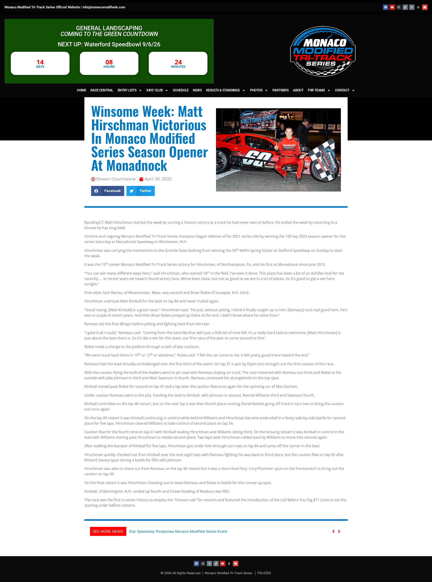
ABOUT (298, 90)
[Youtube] (392, 7)
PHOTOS (256, 90)
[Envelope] (425, 7)
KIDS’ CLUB (154, 90)
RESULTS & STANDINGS (223, 90)
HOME (81, 90)
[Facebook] (385, 7)
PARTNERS (280, 90)
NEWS (197, 90)
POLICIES (264, 573)
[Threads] (418, 7)
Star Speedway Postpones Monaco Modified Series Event (178, 531)
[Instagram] (398, 7)
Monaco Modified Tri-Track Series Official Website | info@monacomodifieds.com (64, 7)
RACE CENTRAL (101, 90)
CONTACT (342, 90)
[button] (107, 191)
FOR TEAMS (316, 90)
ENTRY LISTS (127, 90)
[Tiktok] (405, 7)
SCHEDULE (180, 90)
